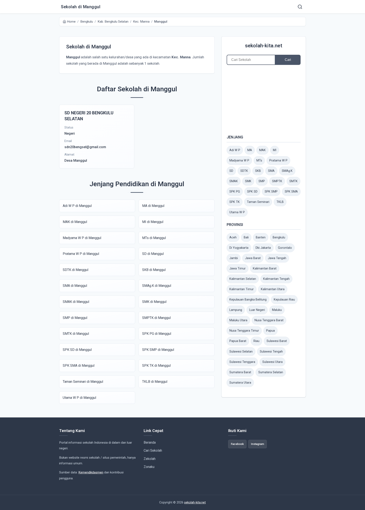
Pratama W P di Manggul (81, 254)
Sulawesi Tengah (271, 351)
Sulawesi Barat (277, 341)
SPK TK (234, 202)
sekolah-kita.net (263, 46)
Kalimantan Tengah (276, 279)
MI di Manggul (152, 222)
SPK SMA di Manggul (78, 366)
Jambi (233, 258)
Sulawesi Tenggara (242, 362)
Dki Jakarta (263, 248)
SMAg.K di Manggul (156, 286)
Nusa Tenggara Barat (269, 320)
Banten (261, 237)
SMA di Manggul (75, 286)
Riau (256, 341)
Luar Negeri (257, 310)
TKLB (280, 202)
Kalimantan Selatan (242, 279)
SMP (262, 181)
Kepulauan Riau (284, 299)
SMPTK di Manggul (156, 318)
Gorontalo (285, 248)
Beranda (150, 442)
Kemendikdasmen (90, 472)
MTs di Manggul (154, 238)
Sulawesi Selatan (241, 351)
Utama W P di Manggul (79, 398)
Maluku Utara (238, 320)
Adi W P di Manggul (77, 206)
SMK (248, 181)
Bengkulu (279, 237)
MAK (262, 150)
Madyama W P (239, 160)
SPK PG (234, 191)
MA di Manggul (153, 206)
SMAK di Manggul (76, 302)
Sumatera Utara (240, 382)
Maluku (277, 310)
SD (231, 171)
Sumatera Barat (240, 372)
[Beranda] (300, 7)
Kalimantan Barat (264, 268)
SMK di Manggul (154, 302)
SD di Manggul (153, 254)
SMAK (233, 181)
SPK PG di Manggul (156, 334)
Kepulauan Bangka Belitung (248, 299)
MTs (259, 160)
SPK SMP (271, 191)
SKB (258, 171)
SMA (271, 171)
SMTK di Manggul (76, 334)
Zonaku (149, 467)
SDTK (244, 171)
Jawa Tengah (277, 258)
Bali (246, 237)
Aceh (233, 237)
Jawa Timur (237, 268)
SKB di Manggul (154, 270)
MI (274, 150)
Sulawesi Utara (272, 362)
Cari (288, 60)
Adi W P (234, 150)
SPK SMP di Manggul (158, 350)
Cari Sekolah (153, 450)
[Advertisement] (264, 99)
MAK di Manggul (75, 222)
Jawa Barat (253, 258)
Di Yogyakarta (238, 248)
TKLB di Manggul (154, 382)
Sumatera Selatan (270, 372)
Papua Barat (237, 341)
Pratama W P (278, 160)
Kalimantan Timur (241, 289)
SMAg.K (287, 171)
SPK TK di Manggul (156, 366)
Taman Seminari (258, 202)
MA (249, 150)
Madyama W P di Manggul (82, 238)
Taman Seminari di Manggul (83, 382)
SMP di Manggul (75, 318)
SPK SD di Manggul (77, 350)
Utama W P (237, 212)
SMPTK (277, 181)
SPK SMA (291, 191)
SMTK (293, 181)
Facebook (237, 444)
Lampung (235, 310)
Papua (270, 330)
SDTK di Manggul (75, 270)
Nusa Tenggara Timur (244, 330)
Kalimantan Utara (273, 289)
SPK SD (252, 191)
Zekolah (149, 459)
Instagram (257, 444)
